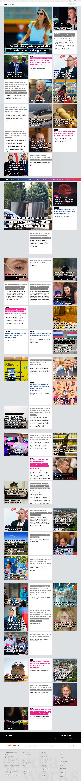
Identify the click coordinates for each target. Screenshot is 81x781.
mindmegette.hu (45, 763)
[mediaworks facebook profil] (70, 746)
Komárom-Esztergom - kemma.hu (12, 771)
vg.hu (24, 773)
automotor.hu (44, 756)
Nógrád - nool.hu (8, 772)
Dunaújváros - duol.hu (9, 762)
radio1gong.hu (63, 774)
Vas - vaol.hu (26, 752)
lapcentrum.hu (63, 768)
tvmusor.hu (44, 771)
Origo (8, 1)
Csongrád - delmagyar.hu (10, 760)
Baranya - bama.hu (9, 756)
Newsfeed (28, 1)
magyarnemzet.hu (27, 762)
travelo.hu (44, 765)
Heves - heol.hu (8, 768)
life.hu (61, 755)
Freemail (33, 1)
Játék (66, 1)
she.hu (61, 757)
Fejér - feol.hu (8, 763)
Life (12, 1)
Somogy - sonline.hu (9, 774)
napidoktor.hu (44, 762)
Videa (23, 1)
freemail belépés (72, 4)
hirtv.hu (24, 765)
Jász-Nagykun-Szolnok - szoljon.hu (12, 769)
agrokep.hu (25, 774)
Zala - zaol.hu (26, 755)
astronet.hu (44, 754)
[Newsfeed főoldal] (9, 735)
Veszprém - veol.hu (27, 754)
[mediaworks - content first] (12, 746)
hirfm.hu (61, 776)
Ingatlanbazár (59, 1)
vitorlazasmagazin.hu (46, 768)
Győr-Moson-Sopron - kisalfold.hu (12, 765)
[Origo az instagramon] (67, 735)
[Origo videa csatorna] (70, 735)
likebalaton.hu (44, 760)
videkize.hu (44, 769)
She (48, 1)
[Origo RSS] (72, 735)
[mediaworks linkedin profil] (74, 746)
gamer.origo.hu (45, 759)
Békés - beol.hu (8, 757)
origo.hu (25, 766)
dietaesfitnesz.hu (45, 766)
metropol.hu (62, 754)
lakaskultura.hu (45, 757)
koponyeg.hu (62, 765)
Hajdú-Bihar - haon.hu (9, 766)
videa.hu (62, 766)
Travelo (39, 1)
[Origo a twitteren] (65, 735)
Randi (54, 1)
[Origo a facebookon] (62, 735)
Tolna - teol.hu (8, 777)
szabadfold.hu (26, 763)
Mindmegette (17, 1)
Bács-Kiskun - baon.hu (9, 754)
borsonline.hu (44, 777)
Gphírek (44, 1)
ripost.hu (62, 752)
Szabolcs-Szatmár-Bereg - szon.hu (12, 775)
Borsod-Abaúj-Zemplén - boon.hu (11, 759)
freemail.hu (62, 763)
